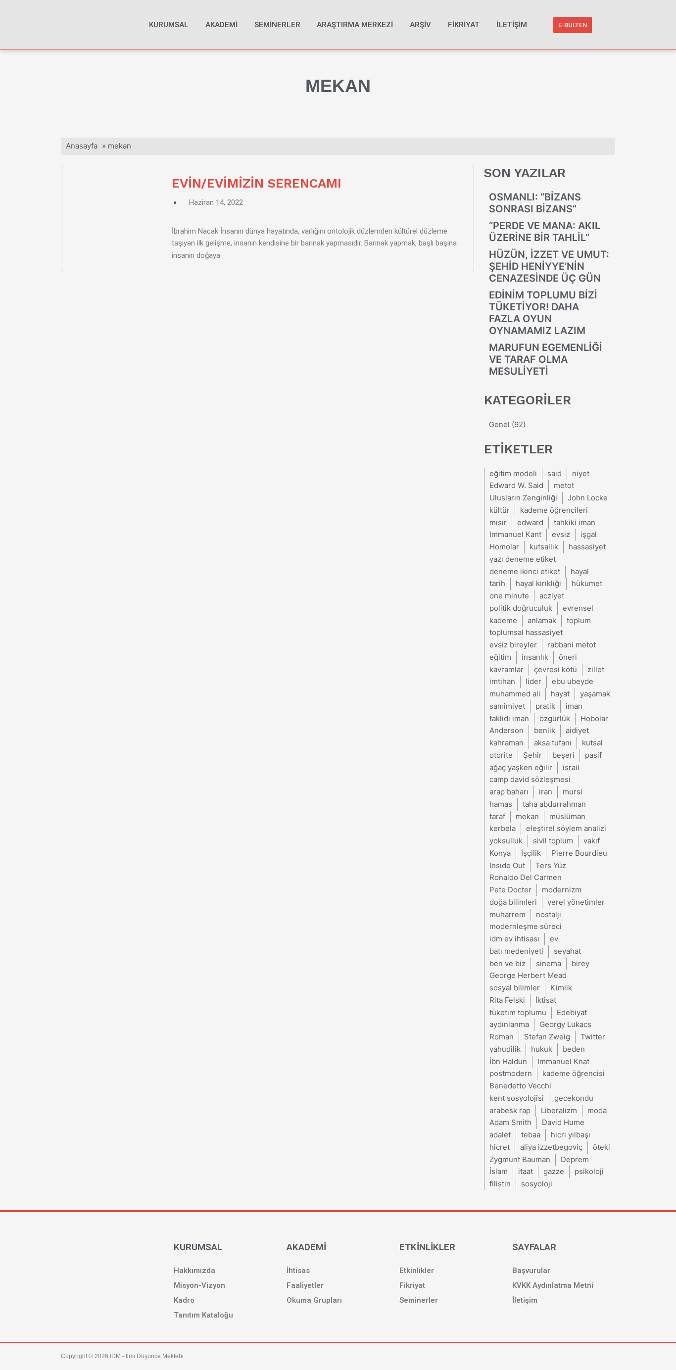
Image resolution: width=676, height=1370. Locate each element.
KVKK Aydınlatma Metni (552, 1285)
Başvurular (531, 1270)
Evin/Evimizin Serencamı (256, 183)
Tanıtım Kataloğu (203, 1315)
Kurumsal (169, 24)
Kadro (184, 1300)
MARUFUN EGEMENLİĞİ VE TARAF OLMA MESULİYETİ (545, 359)
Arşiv (420, 24)
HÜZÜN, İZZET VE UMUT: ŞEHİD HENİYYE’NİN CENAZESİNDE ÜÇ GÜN (549, 266)
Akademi (221, 24)
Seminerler (277, 24)
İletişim (511, 24)
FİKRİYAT (464, 24)
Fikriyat (412, 1285)
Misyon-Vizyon (199, 1285)
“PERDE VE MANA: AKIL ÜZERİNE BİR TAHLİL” (544, 232)
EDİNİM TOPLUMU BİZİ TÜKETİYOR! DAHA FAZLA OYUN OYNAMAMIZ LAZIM (543, 313)
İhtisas (298, 1270)
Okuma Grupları (314, 1300)
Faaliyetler (305, 1285)
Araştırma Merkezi (355, 24)
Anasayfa (81, 145)
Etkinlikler (416, 1270)
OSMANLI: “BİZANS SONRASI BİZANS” (535, 203)
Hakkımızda (194, 1270)
